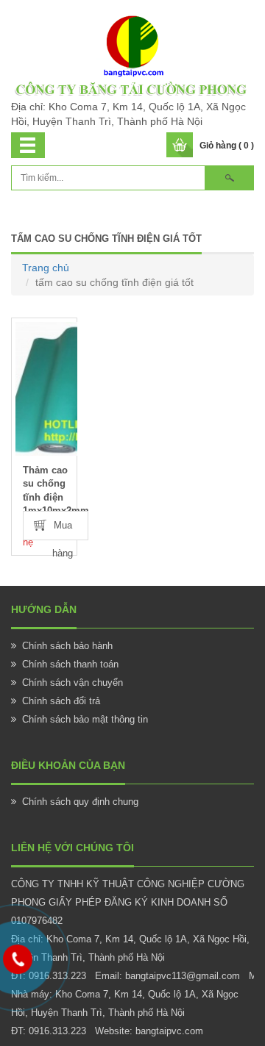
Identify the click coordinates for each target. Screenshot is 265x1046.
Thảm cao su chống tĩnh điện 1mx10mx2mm (50, 491)
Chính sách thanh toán (70, 664)
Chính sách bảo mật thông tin (85, 719)
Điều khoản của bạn (68, 765)
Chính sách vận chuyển (72, 682)
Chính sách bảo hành (67, 645)
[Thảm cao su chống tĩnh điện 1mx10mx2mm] (46, 388)
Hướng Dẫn (44, 609)
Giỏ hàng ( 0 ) (226, 145)
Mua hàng (62, 530)
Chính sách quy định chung (80, 801)
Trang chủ (45, 267)
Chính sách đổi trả (61, 700)
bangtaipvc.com (169, 1030)
